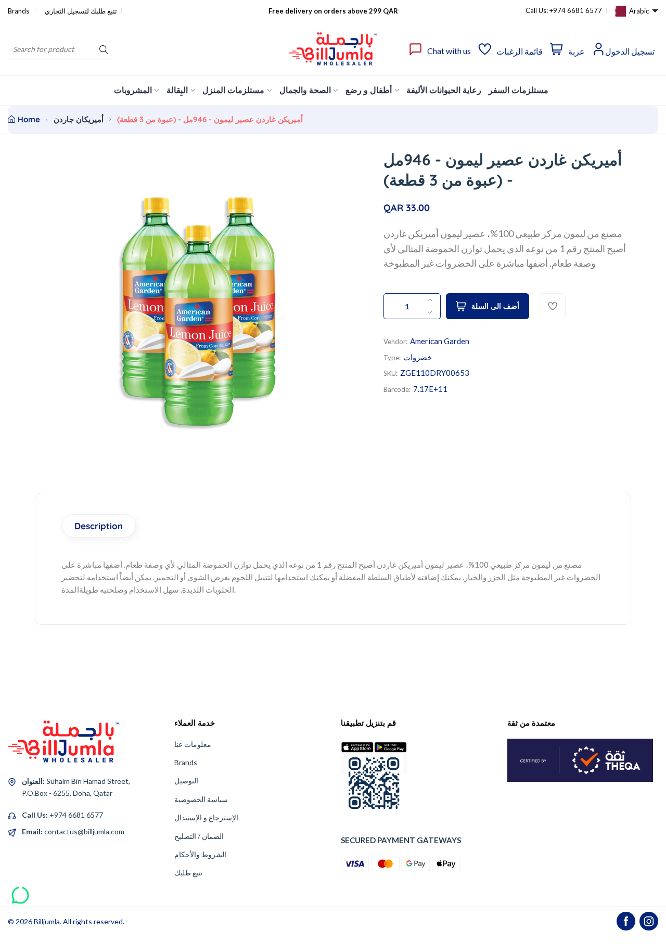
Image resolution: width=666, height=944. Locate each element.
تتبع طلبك (188, 872)
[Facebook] (626, 921)
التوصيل (186, 780)
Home (29, 119)
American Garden (439, 341)
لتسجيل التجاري (67, 11)
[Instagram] (648, 921)
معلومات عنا (192, 744)
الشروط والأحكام (200, 854)
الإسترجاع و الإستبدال (206, 817)
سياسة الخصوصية (201, 799)
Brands (19, 11)
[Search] (103, 49)
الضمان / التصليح (199, 836)
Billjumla (47, 921)
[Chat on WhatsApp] (20, 891)
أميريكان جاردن (79, 119)
